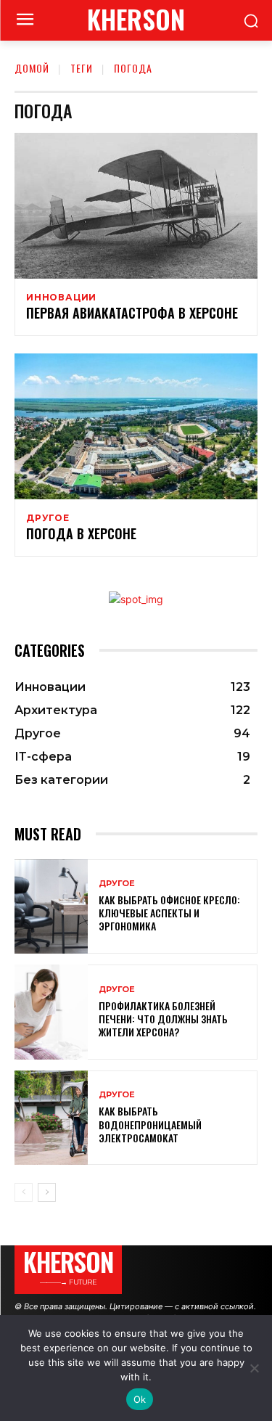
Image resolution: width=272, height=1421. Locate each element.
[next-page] (47, 1192)
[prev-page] (24, 1192)
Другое (48, 518)
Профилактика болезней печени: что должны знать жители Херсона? (163, 1018)
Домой (32, 67)
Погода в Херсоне (81, 533)
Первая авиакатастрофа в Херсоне (132, 312)
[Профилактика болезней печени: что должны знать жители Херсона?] (51, 1012)
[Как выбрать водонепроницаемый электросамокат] (51, 1118)
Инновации (61, 297)
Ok (140, 1399)
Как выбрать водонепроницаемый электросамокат (150, 1123)
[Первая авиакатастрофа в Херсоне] (136, 206)
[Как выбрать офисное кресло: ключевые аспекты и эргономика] (51, 906)
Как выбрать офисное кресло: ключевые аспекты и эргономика (169, 912)
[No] (254, 1368)
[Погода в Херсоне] (136, 426)
